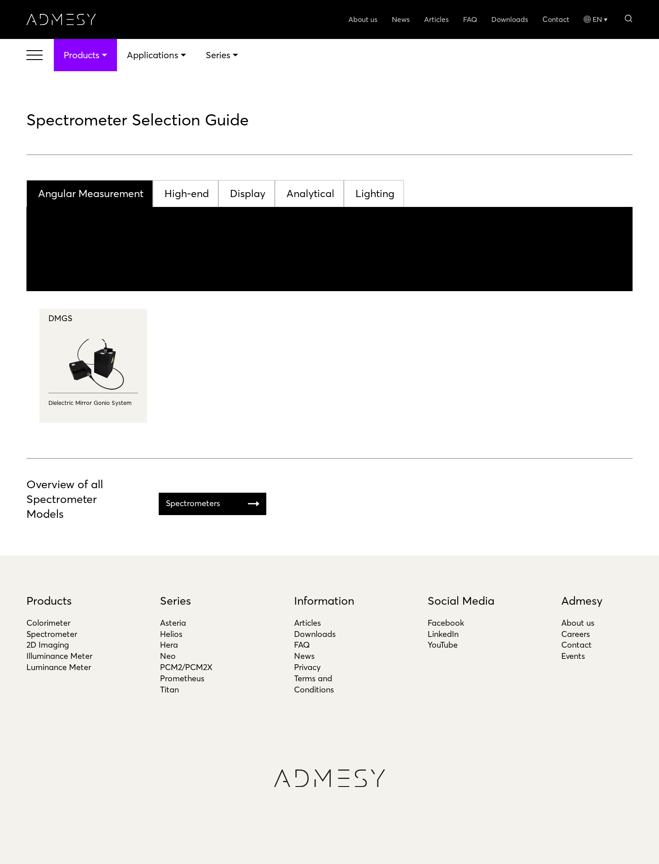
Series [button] (218, 54)
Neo (168, 656)
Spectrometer (51, 634)
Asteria (173, 623)
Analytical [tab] (310, 193)
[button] (628, 17)
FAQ (470, 19)
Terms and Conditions (314, 684)
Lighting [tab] (375, 193)
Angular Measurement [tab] (90, 193)
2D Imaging (47, 645)
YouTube (443, 645)
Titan (169, 689)
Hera (169, 645)
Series (175, 600)
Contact (555, 19)
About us (362, 19)
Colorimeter (48, 623)
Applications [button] (152, 54)
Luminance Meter (58, 667)
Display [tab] (247, 193)
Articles (436, 19)
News (401, 19)
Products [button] (82, 54)
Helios (171, 634)
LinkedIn (443, 634)
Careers (575, 634)
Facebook (446, 623)
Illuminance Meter (59, 656)
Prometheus (182, 678)
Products (49, 600)
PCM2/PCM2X (186, 667)
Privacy (307, 667)
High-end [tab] (187, 193)
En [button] (597, 19)
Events (573, 656)
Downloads (509, 19)
